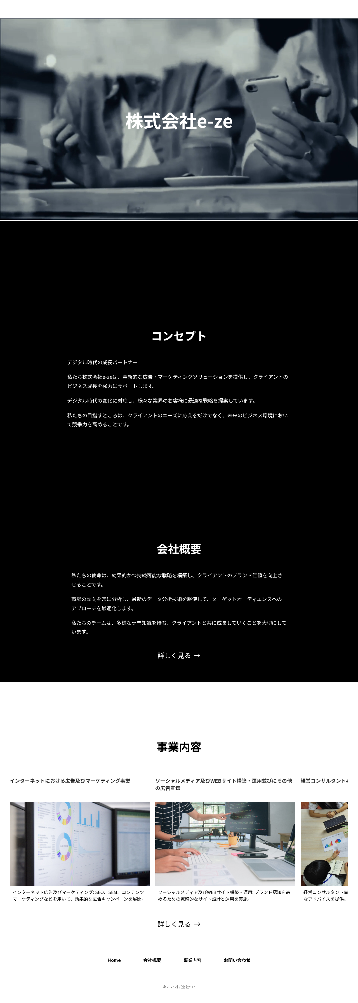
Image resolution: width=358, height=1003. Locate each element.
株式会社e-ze (31, 9)
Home (265, 9)
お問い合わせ (337, 9)
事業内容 (310, 9)
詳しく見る (174, 655)
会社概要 (286, 9)
